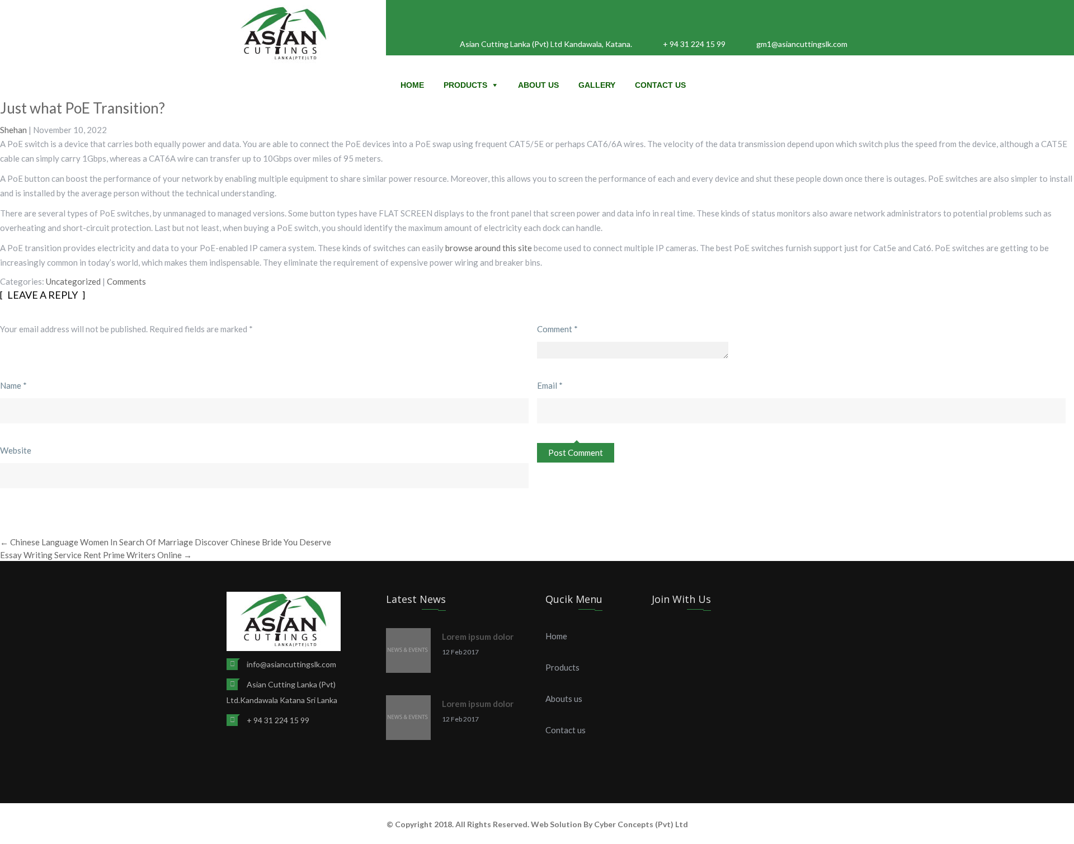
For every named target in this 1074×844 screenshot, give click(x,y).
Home (412, 85)
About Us (538, 85)
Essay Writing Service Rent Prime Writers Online (96, 555)
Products (465, 85)
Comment (557, 329)
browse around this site (488, 248)
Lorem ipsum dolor (478, 636)
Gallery (596, 85)
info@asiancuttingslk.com (291, 664)
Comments (126, 281)
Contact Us (660, 85)
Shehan (13, 130)
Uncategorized (73, 281)
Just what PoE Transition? (82, 108)
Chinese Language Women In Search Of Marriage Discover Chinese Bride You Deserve (165, 542)
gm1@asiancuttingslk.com (801, 44)
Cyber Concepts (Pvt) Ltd (641, 824)
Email (550, 385)
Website (15, 450)
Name (13, 385)
